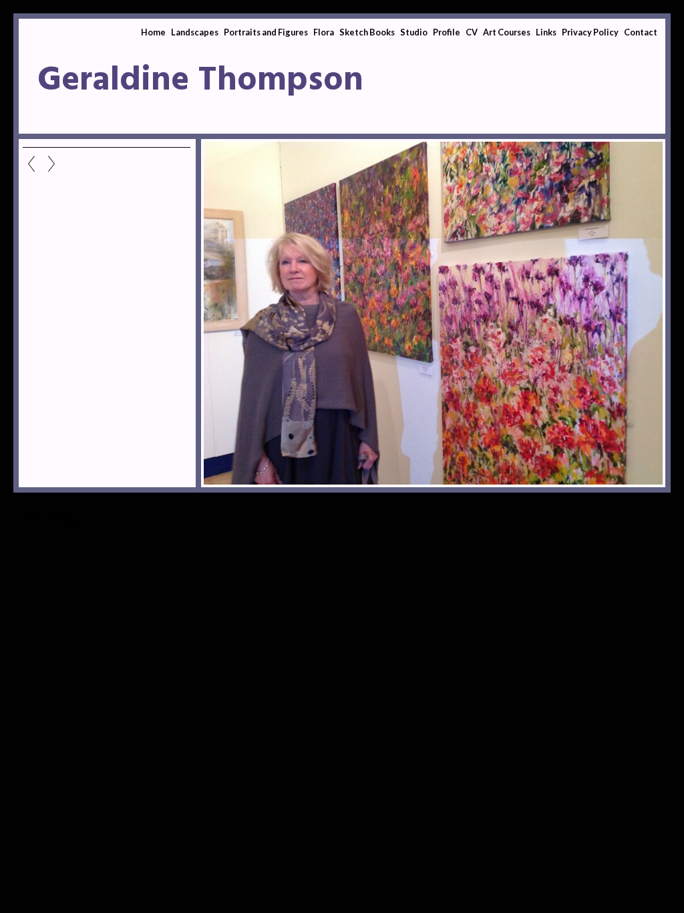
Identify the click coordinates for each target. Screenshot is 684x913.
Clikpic (72, 520)
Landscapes (194, 32)
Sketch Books (367, 32)
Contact (640, 32)
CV (472, 32)
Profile (446, 32)
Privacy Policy (590, 32)
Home (153, 32)
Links (546, 32)
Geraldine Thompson (200, 80)
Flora (323, 32)
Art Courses (506, 32)
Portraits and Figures (266, 32)
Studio (414, 32)
